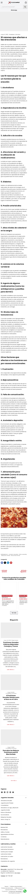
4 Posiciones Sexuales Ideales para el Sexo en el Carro (11, 697)
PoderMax (4, 605)
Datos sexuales (23, 554)
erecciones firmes (15, 555)
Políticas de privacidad (16, 886)
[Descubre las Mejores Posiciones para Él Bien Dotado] (11, 737)
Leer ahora (10, 669)
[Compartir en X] (5, 563)
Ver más (14, 613)
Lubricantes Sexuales (6, 847)
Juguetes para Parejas (7, 803)
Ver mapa (17, 873)
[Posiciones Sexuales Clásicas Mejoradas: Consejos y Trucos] (11, 630)
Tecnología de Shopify (14, 893)
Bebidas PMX (4, 827)
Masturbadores (5, 839)
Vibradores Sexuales (6, 800)
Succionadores (5, 815)
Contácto (20, 889)
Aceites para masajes (7, 852)
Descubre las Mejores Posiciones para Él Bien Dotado (11, 752)
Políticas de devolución (7, 888)
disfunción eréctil (5, 555)
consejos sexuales (13, 554)
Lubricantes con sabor (7, 856)
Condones (3, 837)
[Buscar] (25, 7)
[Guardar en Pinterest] (11, 563)
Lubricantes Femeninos (7, 849)
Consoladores (4, 805)
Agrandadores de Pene (7, 834)
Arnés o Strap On (5, 819)
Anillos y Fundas (5, 832)
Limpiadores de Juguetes (8, 861)
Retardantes (4, 829)
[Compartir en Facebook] (2, 563)
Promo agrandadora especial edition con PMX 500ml (8, 602)
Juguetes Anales (5, 810)
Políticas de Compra (20, 888)
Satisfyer (21, 604)
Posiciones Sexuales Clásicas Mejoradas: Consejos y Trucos (11, 644)
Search (6, 886)
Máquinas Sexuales (6, 817)
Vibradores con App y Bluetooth (9, 807)
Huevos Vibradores (6, 812)
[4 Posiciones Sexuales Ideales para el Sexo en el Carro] (11, 682)
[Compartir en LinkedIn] (8, 563)
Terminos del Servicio (10, 889)
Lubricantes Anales (6, 854)
